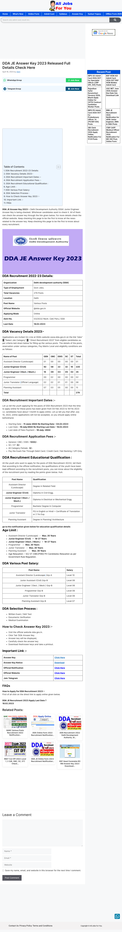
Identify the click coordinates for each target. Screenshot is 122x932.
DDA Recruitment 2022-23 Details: (22, 170)
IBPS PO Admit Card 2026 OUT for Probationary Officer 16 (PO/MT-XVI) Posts (94, 117)
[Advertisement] (42, 41)
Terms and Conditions (42, 926)
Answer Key (77, 14)
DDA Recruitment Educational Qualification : (27, 183)
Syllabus (63, 14)
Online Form (33, 14)
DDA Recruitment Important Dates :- (23, 177)
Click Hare (60, 673)
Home (5, 14)
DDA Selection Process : (18, 193)
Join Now (75, 80)
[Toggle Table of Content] (57, 167)
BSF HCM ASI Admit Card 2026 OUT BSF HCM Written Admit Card (112, 80)
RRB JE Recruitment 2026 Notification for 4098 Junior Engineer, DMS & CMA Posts (112, 117)
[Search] (115, 20)
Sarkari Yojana (94, 14)
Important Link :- (15, 200)
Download (59, 662)
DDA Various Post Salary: (18, 190)
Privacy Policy (25, 926)
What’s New (18, 14)
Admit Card (49, 14)
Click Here (60, 657)
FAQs (8, 203)
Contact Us (14, 926)
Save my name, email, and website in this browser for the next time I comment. (43, 870)
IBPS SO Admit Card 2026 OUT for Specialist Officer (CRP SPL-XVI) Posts (94, 80)
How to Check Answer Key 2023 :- (23, 196)
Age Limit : (11, 187)
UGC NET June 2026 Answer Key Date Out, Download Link (112, 92)
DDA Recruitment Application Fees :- (23, 180)
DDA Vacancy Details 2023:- (19, 174)
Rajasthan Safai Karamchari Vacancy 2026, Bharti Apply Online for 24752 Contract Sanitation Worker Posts (94, 97)
